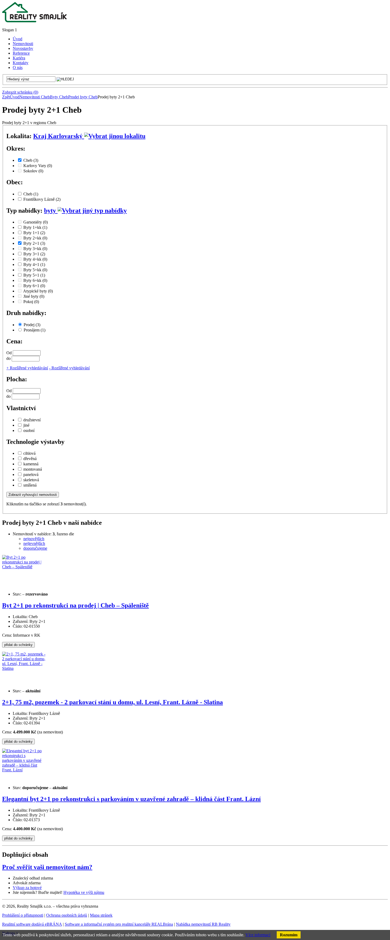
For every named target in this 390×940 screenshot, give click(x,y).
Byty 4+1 (34, 264)
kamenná (30, 464)
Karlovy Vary (37, 165)
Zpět (6, 97)
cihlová (29, 453)
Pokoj (31, 301)
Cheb (30, 160)
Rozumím (288, 935)
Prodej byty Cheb (83, 97)
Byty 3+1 (34, 254)
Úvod (14, 97)
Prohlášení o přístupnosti (22, 915)
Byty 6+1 (34, 285)
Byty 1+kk (35, 227)
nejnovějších (33, 538)
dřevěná (30, 458)
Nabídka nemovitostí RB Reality (203, 924)
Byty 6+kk (35, 280)
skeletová (31, 480)
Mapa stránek (101, 915)
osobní (28, 430)
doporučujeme (35, 548)
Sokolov (33, 171)
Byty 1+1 (34, 232)
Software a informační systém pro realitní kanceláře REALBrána (119, 924)
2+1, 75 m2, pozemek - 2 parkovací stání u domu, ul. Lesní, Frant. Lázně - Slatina (112, 702)
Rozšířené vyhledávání (27, 368)
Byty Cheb (59, 97)
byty (51, 210)
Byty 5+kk (35, 270)
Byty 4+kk (35, 259)
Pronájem (34, 330)
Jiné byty (33, 296)
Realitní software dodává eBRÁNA (32, 924)
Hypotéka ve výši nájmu (83, 892)
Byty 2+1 (34, 243)
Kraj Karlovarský (58, 136)
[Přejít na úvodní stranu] (34, 21)
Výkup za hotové (27, 887)
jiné (26, 425)
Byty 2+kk (35, 238)
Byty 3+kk (35, 248)
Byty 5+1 (34, 275)
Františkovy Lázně (41, 199)
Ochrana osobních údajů (66, 915)
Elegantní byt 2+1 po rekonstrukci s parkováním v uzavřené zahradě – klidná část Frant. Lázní (131, 798)
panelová (30, 474)
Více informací (257, 935)
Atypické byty (38, 291)
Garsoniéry (35, 222)
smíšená (30, 485)
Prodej (32, 324)
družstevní (32, 420)
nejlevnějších (34, 543)
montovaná (32, 469)
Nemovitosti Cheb (34, 97)
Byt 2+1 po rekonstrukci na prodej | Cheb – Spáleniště (75, 605)
